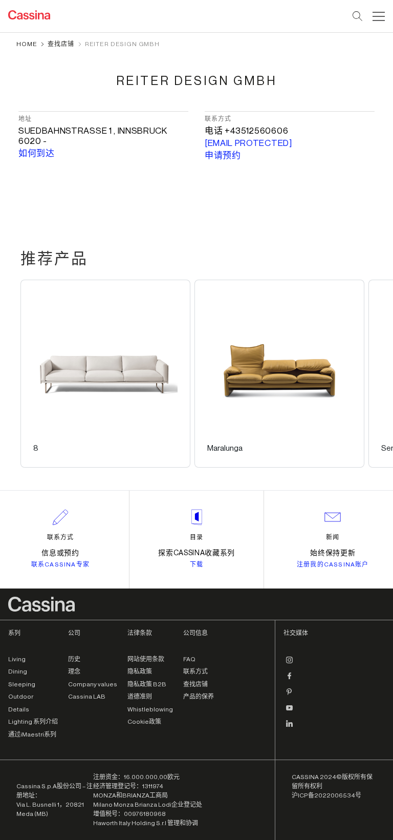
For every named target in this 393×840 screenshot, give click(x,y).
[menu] (379, 16)
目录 (196, 537)
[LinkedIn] (289, 728)
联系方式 (60, 537)
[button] (377, 16)
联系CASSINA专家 (60, 564)
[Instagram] (289, 664)
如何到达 (36, 153)
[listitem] (105, 374)
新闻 (332, 537)
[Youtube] (289, 712)
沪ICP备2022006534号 (326, 795)
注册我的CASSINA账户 (333, 564)
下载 (196, 564)
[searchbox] (358, 16)
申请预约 (223, 155)
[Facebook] (289, 680)
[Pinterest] (289, 696)
